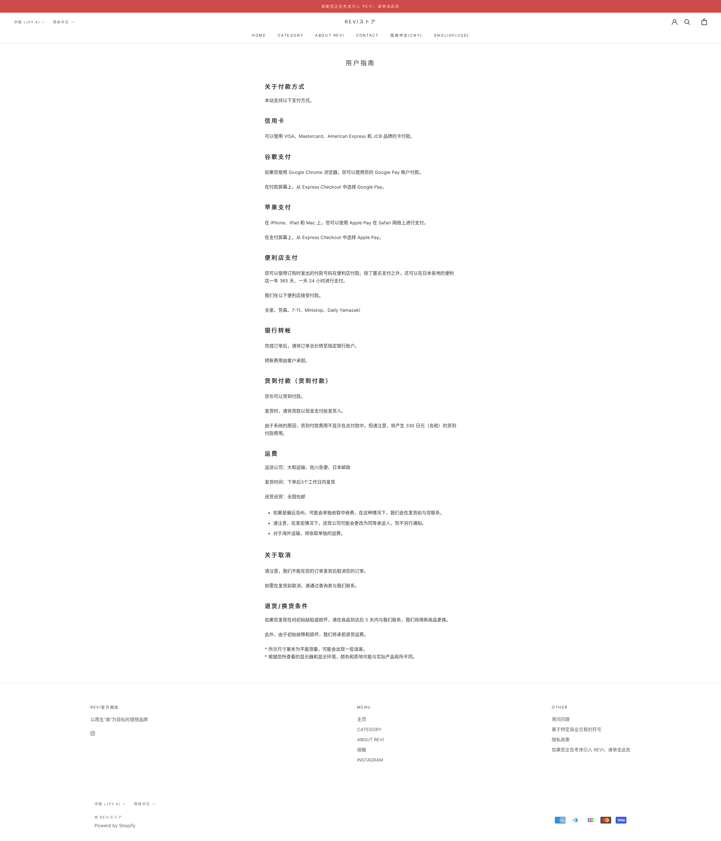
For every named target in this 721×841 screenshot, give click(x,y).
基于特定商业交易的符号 (576, 729)
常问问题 (561, 719)
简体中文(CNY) (406, 35)
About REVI (329, 35)
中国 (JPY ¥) (27, 22)
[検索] (687, 22)
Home (259, 35)
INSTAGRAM (370, 760)
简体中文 (61, 22)
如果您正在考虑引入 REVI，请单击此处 (360, 6)
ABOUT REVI (370, 739)
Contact (367, 35)
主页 (361, 719)
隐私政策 (561, 739)
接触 (361, 750)
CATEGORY (290, 35)
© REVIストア (108, 817)
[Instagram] (92, 732)
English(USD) (451, 35)
